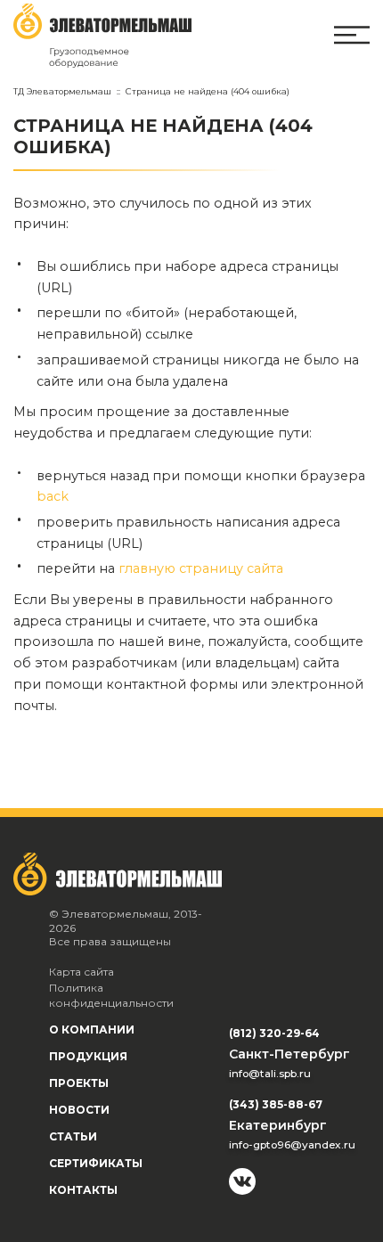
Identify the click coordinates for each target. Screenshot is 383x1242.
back (53, 496)
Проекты (79, 1083)
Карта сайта (81, 971)
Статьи (73, 1136)
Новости (79, 1109)
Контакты (83, 1190)
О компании (91, 1029)
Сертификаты (96, 1163)
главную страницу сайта (200, 568)
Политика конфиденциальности (111, 995)
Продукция (88, 1056)
